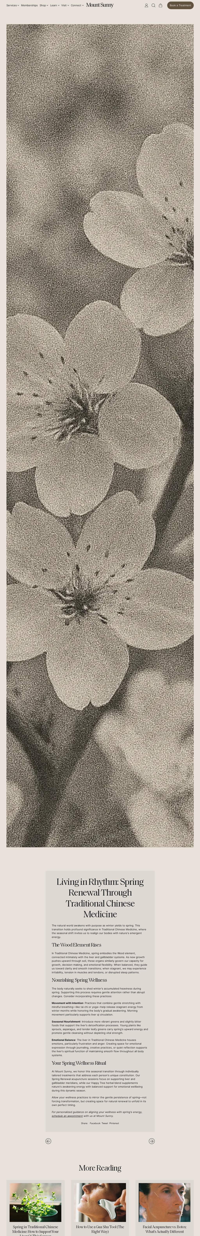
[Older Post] (48, 1141)
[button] (153, 5)
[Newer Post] (151, 1141)
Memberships (29, 5)
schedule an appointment (67, 1115)
